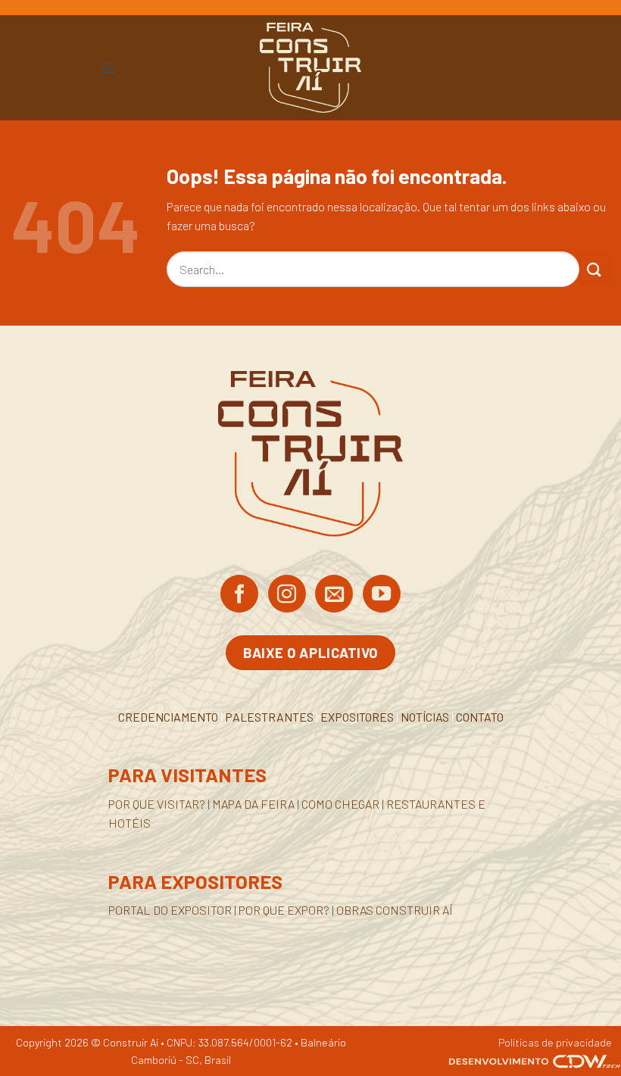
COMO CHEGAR (340, 804)
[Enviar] (594, 269)
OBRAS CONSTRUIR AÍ (394, 910)
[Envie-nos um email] (334, 595)
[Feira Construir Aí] (311, 67)
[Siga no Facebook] (239, 595)
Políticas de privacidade (555, 1042)
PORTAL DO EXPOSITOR (170, 910)
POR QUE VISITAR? (156, 804)
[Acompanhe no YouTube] (382, 595)
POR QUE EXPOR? (284, 910)
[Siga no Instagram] (287, 595)
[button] (108, 67)
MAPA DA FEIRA (253, 804)
